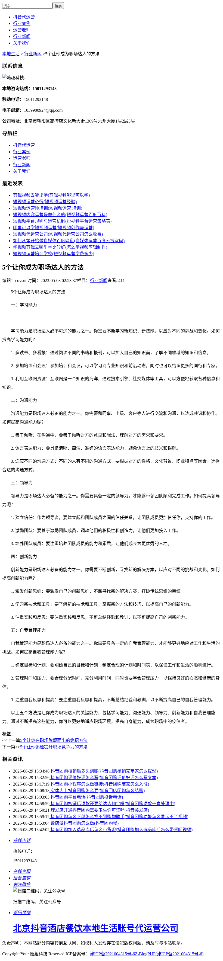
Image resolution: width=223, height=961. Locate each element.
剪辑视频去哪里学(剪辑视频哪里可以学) (51, 195)
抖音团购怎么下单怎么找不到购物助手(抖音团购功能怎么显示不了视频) (118, 816)
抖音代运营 (24, 17)
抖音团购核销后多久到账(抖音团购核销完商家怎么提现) (103, 771)
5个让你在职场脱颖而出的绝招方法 (54, 740)
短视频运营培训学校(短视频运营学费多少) (53, 253)
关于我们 (21, 43)
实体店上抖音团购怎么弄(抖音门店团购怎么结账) (97, 790)
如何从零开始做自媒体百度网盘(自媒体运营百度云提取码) (69, 240)
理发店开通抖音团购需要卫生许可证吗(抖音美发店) (99, 810)
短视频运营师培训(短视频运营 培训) (47, 208)
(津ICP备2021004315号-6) (179, 954)
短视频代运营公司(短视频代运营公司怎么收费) (58, 234)
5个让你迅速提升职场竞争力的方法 (54, 747)
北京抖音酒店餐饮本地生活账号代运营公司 (95, 928)
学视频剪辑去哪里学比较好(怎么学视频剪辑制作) (60, 247)
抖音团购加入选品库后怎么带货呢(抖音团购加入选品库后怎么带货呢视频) (121, 829)
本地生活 (11, 54)
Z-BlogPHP (145, 954)
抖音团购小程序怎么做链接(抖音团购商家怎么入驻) (99, 784)
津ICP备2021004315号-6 (112, 954)
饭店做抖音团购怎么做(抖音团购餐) (84, 823)
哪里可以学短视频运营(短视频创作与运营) (53, 227)
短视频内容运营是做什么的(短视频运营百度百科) (60, 214)
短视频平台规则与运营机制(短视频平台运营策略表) (62, 221)
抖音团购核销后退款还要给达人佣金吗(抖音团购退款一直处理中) (112, 803)
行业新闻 (21, 36)
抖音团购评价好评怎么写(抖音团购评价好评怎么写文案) (103, 777)
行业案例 (21, 23)
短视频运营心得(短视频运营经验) (45, 201)
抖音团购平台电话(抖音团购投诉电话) (86, 797)
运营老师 (21, 30)
